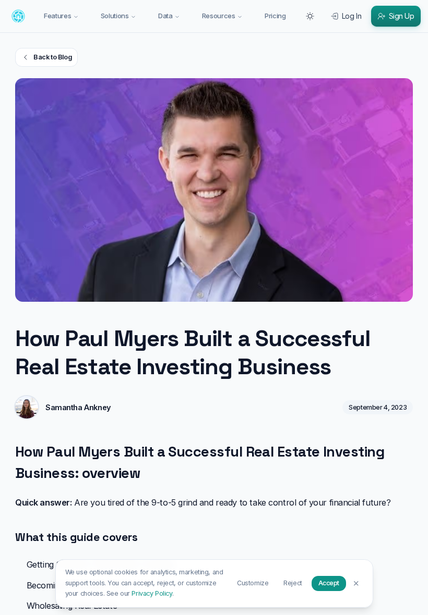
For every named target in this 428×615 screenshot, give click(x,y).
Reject (292, 583)
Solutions (115, 15)
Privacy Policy (152, 593)
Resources (218, 15)
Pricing (275, 15)
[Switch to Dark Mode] (310, 16)
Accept (328, 583)
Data (165, 15)
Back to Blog (52, 57)
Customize (252, 583)
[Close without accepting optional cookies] (356, 582)
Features (57, 15)
